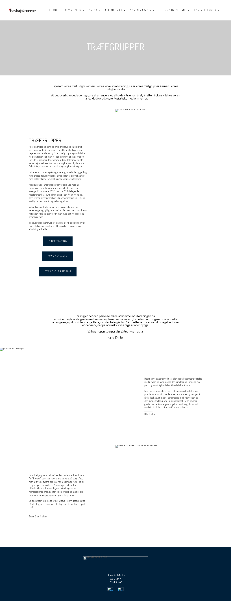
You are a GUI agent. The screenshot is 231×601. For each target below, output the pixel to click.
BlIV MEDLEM (72, 10)
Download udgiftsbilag (58, 271)
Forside (54, 10)
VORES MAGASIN (140, 10)
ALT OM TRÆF (114, 10)
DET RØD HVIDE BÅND (173, 10)
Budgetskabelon (58, 241)
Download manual (58, 256)
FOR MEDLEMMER (205, 10)
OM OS (93, 10)
